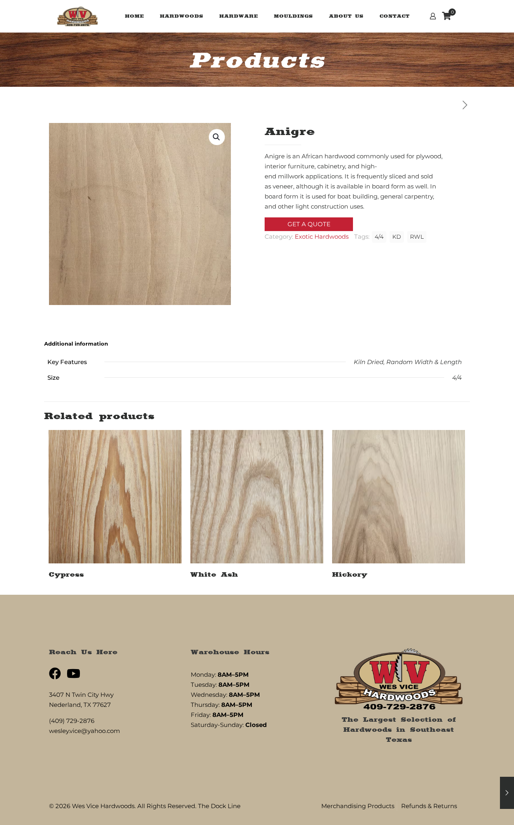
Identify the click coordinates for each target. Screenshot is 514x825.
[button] (217, 137)
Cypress (66, 574)
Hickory (349, 574)
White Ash (214, 574)
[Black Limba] (507, 793)
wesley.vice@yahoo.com (84, 731)
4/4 (379, 236)
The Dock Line (219, 806)
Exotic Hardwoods (322, 236)
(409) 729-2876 (71, 721)
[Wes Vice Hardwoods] (77, 16)
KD (396, 236)
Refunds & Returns (429, 806)
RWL (417, 236)
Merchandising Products (357, 806)
